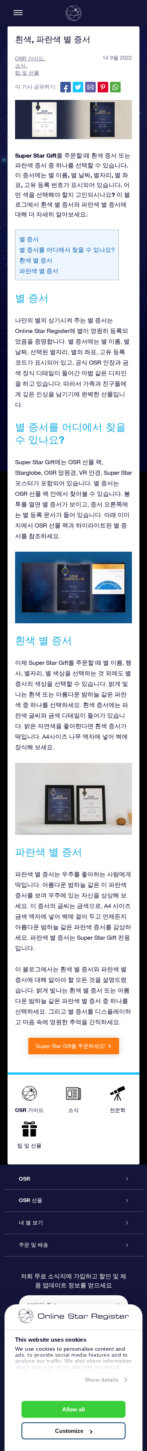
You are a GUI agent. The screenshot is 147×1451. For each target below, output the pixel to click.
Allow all (73, 1409)
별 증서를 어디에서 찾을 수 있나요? (67, 249)
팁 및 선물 (27, 73)
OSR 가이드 (29, 58)
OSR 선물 (30, 1200)
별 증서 (29, 239)
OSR (24, 1179)
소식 (20, 66)
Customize (69, 1431)
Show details (101, 1380)
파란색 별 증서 (38, 270)
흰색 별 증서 (35, 260)
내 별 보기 (31, 1222)
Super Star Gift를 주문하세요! (71, 1046)
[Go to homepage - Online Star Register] (73, 13)
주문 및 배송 (33, 1245)
